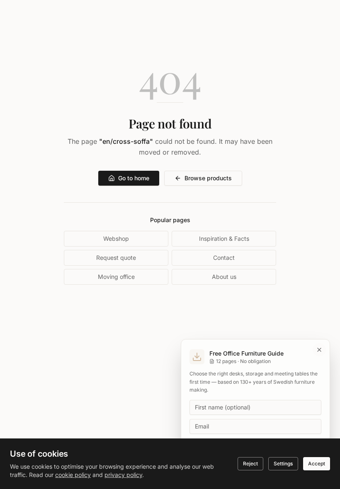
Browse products (208, 178)
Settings (283, 463)
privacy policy (123, 474)
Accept (316, 463)
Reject (250, 463)
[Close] (319, 349)
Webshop (116, 238)
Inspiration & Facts (224, 238)
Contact (224, 257)
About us (224, 276)
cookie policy (73, 474)
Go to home (133, 178)
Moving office (116, 276)
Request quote (116, 257)
